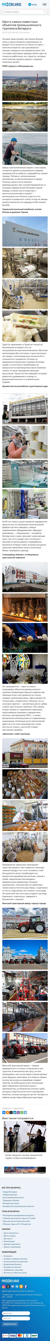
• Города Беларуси (9, 1192)
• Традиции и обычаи (10, 1200)
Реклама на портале (12, 1267)
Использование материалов (16, 1261)
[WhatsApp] (21, 1112)
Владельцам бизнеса (13, 1264)
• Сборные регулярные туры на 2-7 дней (18, 1218)
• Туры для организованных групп (16, 1221)
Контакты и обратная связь (15, 1273)
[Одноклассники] (7, 1112)
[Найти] (44, 11)
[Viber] (18, 1112)
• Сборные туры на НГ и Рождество (16, 1224)
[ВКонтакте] (3, 1112)
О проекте (8, 1256)
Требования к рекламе (13, 1270)
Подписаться (10, 1324)
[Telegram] (25, 1112)
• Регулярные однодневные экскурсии (18, 1215)
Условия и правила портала (15, 1259)
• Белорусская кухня (10, 1203)
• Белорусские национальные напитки (18, 1206)
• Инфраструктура (9, 1194)
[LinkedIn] (14, 1112)
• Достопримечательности (13, 1197)
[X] (11, 1112)
